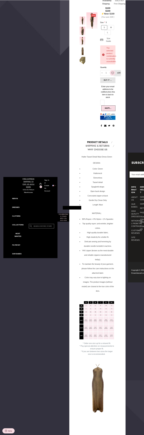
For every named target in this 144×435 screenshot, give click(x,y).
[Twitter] (109, 126)
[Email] (105, 126)
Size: (103, 22)
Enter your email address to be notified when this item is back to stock (108, 92)
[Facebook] (101, 126)
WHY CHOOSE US (97, 149)
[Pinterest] (113, 126)
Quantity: (103, 67)
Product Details (97, 142)
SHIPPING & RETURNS (97, 146)
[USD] (52, 185)
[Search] (31, 226)
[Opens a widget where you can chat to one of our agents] (8, 431)
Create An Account (47, 188)
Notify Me (110, 108)
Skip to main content (72, 208)
